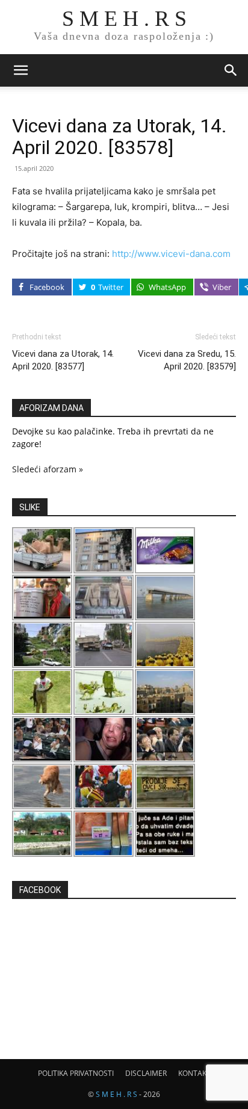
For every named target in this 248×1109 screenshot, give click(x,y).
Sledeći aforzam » (47, 469)
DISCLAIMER (146, 1073)
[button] (20, 70)
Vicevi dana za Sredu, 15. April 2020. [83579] (187, 360)
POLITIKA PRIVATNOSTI (76, 1073)
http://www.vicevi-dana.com (171, 253)
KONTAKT (194, 1073)
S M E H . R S (116, 1094)
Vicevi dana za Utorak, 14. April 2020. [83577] (63, 360)
